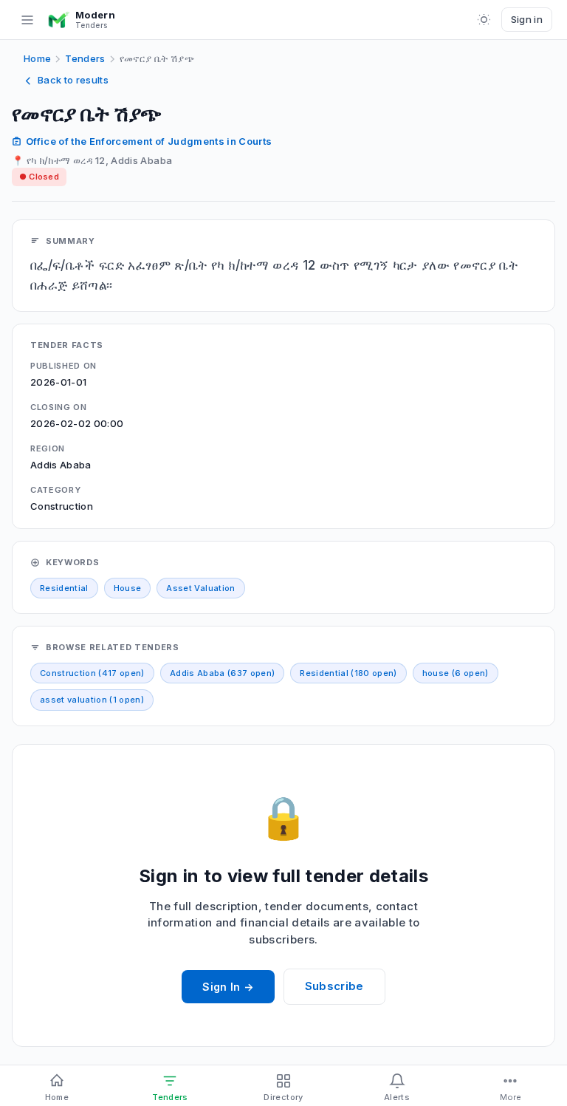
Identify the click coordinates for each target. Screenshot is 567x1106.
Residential (64, 588)
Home (37, 58)
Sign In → (227, 986)
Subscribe (334, 986)
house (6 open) (455, 673)
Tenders (85, 58)
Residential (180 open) (348, 673)
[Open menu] (27, 20)
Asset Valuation (200, 588)
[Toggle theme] (484, 20)
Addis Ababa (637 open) (222, 673)
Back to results (73, 80)
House (128, 588)
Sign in (527, 19)
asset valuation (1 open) (92, 699)
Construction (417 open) (92, 673)
